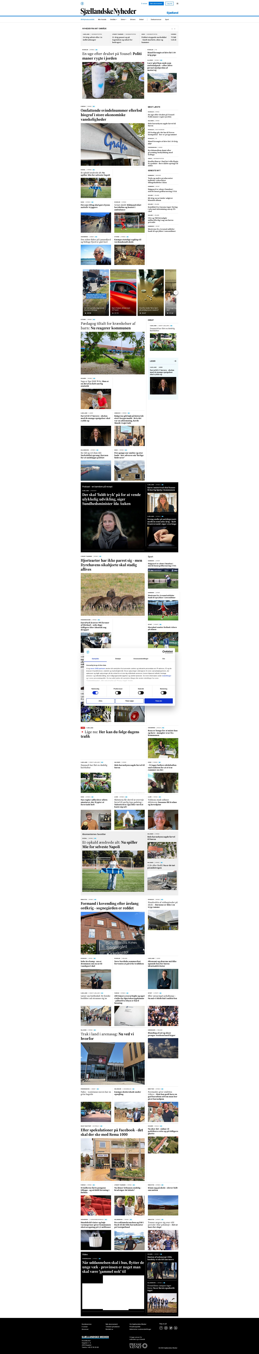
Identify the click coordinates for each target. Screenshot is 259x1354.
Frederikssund (86, 620)
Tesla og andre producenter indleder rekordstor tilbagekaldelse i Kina (160, 180)
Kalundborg (85, 450)
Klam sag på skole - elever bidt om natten (163, 1189)
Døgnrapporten (96, 34)
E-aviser (144, 3)
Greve (150, 158)
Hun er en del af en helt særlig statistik (95, 383)
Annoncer (85, 1329)
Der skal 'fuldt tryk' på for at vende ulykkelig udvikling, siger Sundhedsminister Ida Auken (111, 499)
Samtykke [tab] (95, 659)
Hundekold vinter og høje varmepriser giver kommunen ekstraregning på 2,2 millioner (96, 1225)
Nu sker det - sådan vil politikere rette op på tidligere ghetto (163, 1131)
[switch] (118, 692)
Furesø (83, 106)
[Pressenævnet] (138, 1344)
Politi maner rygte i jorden (112, 56)
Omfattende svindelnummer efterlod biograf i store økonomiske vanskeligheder (111, 115)
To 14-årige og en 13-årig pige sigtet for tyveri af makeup (94, 40)
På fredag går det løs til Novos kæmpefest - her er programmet (162, 133)
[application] (96, 292)
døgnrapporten (159, 158)
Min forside (102, 19)
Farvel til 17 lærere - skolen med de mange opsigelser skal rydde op (95, 418)
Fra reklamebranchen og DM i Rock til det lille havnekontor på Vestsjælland (129, 1225)
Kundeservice (86, 1324)
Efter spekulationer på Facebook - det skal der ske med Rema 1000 (112, 1132)
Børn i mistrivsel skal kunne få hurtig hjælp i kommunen (161, 488)
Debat (141, 19)
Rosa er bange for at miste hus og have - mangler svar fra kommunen (163, 733)
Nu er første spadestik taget (161, 1288)
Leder (91, 413)
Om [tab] (163, 659)
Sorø (149, 762)
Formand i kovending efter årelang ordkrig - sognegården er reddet (110, 906)
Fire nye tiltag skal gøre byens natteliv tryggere (95, 206)
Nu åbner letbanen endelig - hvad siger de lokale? (127, 1189)
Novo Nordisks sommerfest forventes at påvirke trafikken (129, 962)
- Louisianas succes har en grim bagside (96, 1093)
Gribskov (117, 413)
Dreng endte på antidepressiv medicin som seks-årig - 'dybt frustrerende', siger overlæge (161, 521)
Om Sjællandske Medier (138, 1324)
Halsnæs (151, 120)
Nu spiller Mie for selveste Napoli (95, 173)
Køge (82, 202)
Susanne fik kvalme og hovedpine (162, 802)
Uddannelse (127, 1089)
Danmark (151, 175)
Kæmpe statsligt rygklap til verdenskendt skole (127, 240)
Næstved (86, 34)
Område (113, 19)
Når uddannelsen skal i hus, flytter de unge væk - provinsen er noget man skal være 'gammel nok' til (113, 1267)
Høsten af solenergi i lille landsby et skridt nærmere (160, 1258)
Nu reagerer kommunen (108, 326)
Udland (150, 195)
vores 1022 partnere (97, 668)
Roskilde (85, 49)
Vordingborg (86, 1258)
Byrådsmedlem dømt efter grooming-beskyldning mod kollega (160, 152)
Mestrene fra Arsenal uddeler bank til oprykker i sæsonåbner (162, 230)
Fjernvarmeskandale (97, 1219)
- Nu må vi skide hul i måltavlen (162, 997)
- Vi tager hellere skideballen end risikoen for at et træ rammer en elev (162, 767)
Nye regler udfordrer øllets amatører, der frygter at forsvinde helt (94, 802)
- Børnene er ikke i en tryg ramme (163, 904)
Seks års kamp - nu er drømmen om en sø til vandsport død (91, 964)
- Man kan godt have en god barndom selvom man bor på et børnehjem (162, 1095)
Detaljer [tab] (118, 659)
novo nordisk (160, 129)
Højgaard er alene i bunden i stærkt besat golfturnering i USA (162, 190)
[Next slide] (176, 292)
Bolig (159, 727)
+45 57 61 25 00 (93, 1347)
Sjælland (150, 34)
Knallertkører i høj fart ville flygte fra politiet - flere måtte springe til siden (163, 163)
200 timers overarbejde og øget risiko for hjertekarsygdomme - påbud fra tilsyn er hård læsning (129, 999)
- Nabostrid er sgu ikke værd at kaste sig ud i (129, 803)
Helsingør (117, 1089)
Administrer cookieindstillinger (140, 1329)
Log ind (169, 3)
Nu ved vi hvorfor (107, 1036)
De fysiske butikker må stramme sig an (95, 997)
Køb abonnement (156, 3)
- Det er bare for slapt (163, 1225)
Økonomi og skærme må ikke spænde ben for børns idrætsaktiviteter (162, 964)
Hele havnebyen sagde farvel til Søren (162, 124)
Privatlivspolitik (135, 1327)
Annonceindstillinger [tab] (140, 659)
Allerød (150, 60)
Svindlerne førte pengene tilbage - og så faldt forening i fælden (95, 1190)
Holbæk (83, 378)
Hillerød (84, 1030)
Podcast (94, 490)
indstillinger (166, 676)
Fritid (90, 958)
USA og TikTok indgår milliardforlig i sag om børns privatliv (160, 220)
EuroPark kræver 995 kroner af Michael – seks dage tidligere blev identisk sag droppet (95, 626)
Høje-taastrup (86, 1126)
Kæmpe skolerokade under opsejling (127, 1093)
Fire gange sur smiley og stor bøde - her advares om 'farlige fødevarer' (129, 455)
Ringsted (115, 34)
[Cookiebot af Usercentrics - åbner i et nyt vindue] (164, 652)
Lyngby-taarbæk (86, 556)
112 (156, 49)
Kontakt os (109, 1329)
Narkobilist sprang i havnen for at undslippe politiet (94, 455)
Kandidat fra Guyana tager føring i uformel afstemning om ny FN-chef (163, 209)
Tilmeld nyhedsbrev (113, 1327)
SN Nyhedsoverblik (87, 19)
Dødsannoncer (156, 19)
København (151, 1030)
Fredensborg (152, 147)
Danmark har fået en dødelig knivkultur (162, 329)
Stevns (116, 236)
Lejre (82, 656)
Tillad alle (158, 701)
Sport (167, 19)
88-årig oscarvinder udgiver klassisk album (160, 199)
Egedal (83, 169)
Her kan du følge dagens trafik (110, 734)
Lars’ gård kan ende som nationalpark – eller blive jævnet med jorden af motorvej (159, 67)
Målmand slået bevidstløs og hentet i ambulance (127, 207)
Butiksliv (96, 1126)
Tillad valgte (129, 701)
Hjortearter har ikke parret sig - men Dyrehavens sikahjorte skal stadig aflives (111, 565)
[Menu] (177, 3)
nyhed (157, 112)
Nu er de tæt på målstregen (161, 866)
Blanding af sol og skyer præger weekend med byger (161, 1034)
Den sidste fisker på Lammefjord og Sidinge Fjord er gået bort (96, 240)
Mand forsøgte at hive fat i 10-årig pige (161, 53)
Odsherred (84, 236)
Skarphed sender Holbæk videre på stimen (162, 628)
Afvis (100, 701)
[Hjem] (82, 3)
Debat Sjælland (164, 325)
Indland (124, 958)
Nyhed (92, 49)
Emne (123, 19)
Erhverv (132, 19)
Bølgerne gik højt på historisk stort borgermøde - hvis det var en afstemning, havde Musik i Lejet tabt (129, 419)
